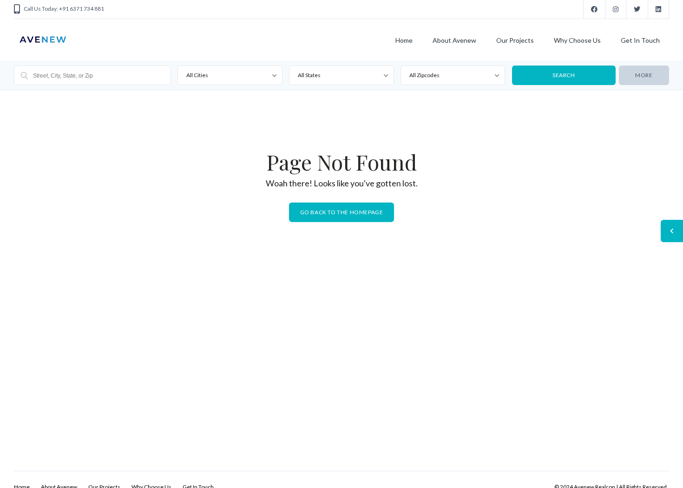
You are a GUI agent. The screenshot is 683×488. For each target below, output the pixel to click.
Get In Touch (640, 40)
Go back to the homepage (341, 212)
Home (404, 40)
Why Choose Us (577, 40)
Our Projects (515, 40)
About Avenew (454, 40)
